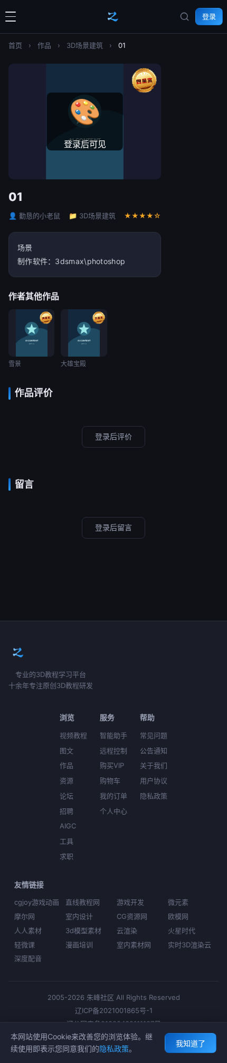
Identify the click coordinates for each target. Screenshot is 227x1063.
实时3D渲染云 (189, 944)
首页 (15, 45)
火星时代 (181, 930)
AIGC (68, 826)
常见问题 (153, 735)
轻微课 (24, 944)
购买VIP (112, 765)
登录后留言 (113, 527)
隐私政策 (153, 796)
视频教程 (73, 735)
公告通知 (153, 750)
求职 (66, 856)
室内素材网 (134, 944)
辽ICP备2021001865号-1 (114, 1010)
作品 (44, 45)
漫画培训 (79, 944)
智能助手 (113, 735)
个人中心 (113, 811)
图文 (66, 750)
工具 (66, 841)
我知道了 (190, 1043)
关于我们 (153, 765)
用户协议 (153, 780)
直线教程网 (82, 902)
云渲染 (127, 930)
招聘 (66, 811)
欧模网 (178, 916)
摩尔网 (24, 916)
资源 (66, 780)
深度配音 (28, 958)
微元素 (178, 902)
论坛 (66, 796)
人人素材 (28, 930)
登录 (209, 16)
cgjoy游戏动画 (36, 902)
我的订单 (113, 796)
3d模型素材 (83, 930)
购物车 (110, 780)
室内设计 (79, 916)
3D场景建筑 (85, 45)
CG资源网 (132, 916)
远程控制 (113, 750)
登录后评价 (113, 436)
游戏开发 (130, 902)
